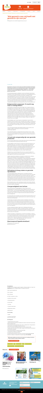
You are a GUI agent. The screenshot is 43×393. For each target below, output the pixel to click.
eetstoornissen (18, 343)
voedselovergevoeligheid (19, 346)
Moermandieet (10, 343)
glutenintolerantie (28, 343)
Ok (21, 391)
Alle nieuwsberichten (13, 349)
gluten (23, 343)
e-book (26, 160)
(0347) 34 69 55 (11, 383)
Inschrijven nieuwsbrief (14, 340)
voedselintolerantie (11, 346)
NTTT (14, 343)
